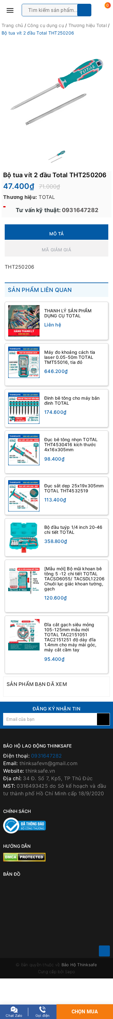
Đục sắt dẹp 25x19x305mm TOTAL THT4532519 (74, 488)
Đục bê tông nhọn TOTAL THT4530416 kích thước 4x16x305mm (71, 444)
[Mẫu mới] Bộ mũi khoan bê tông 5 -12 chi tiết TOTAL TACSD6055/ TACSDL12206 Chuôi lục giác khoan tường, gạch (74, 578)
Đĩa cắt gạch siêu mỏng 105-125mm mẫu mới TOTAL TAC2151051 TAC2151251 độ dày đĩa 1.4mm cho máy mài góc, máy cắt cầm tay (70, 637)
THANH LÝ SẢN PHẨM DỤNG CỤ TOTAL (68, 313)
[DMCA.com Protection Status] (24, 856)
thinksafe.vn (40, 771)
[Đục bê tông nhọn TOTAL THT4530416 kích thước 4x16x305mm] (24, 449)
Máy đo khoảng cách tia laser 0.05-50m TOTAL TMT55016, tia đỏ (69, 357)
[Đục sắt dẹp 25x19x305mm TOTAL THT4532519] (24, 496)
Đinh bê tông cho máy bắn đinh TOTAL (72, 400)
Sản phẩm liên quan (40, 290)
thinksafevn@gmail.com (48, 763)
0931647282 (79, 210)
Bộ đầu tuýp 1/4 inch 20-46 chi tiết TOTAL (73, 529)
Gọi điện (42, 1015)
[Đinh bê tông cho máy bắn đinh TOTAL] (24, 408)
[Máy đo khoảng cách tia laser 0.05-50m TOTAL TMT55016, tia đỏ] (24, 362)
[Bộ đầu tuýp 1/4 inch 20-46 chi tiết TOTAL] (24, 537)
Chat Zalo (14, 1015)
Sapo (70, 971)
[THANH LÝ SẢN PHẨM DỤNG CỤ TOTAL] (24, 321)
